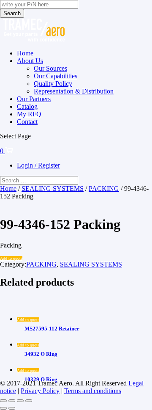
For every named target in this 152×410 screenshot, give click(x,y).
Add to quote (11, 258)
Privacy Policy (40, 390)
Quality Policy (53, 83)
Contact (27, 121)
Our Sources (50, 68)
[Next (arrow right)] (11, 408)
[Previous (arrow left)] (3, 408)
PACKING (104, 188)
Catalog (27, 106)
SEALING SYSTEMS (53, 188)
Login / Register (38, 165)
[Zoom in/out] (3, 400)
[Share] (20, 400)
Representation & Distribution (74, 91)
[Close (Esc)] (28, 400)
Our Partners (34, 98)
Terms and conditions (92, 390)
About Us (30, 60)
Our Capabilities (55, 76)
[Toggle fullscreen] (11, 400)
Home (25, 53)
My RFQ (29, 114)
